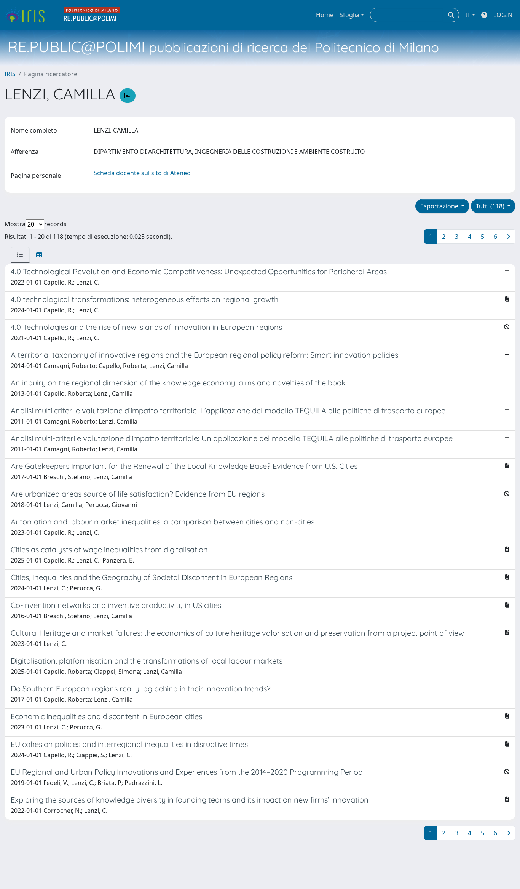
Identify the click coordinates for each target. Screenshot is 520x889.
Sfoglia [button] (349, 15)
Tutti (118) (491, 206)
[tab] (20, 255)
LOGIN (502, 15)
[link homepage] (28, 15)
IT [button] (468, 15)
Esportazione (440, 206)
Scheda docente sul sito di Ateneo (142, 173)
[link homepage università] (92, 15)
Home (324, 15)
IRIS (10, 74)
